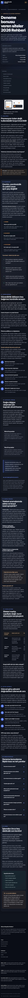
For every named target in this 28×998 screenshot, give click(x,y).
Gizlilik (2, 954)
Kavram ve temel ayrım (8, 74)
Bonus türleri (6, 76)
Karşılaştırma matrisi (7, 85)
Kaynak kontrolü (4, 943)
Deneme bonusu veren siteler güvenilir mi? (11, 772)
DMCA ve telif (4, 952)
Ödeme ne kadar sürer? (10, 809)
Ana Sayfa (3, 9)
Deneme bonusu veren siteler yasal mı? (13, 815)
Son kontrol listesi (7, 92)
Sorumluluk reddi (4, 956)
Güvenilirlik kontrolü (7, 78)
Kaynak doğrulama (7, 80)
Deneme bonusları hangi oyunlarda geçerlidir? (13, 803)
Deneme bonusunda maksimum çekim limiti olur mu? (12, 796)
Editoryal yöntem (4, 941)
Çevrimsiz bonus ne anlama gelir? (12, 778)
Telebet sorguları (6, 83)
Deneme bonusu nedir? (10, 766)
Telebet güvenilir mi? (9, 783)
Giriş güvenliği (6, 87)
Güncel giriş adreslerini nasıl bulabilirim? (11, 789)
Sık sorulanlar (6, 90)
